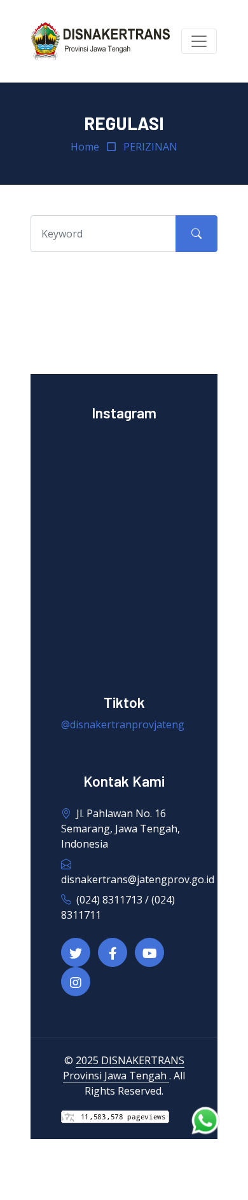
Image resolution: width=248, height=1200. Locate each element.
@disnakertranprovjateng (122, 724)
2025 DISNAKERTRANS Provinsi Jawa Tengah (123, 1068)
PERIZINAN (150, 147)
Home (85, 147)
